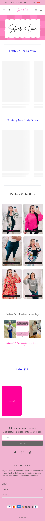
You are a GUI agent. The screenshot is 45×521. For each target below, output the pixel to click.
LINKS (5, 489)
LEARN (5, 495)
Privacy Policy (22, 517)
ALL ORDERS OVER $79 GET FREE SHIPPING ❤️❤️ (22, 2)
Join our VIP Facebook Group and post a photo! (22, 344)
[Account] (36, 9)
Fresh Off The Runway (22, 50)
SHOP (5, 484)
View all (12, 401)
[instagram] (22, 452)
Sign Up (22, 443)
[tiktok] (30, 452)
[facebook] (15, 452)
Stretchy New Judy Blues (22, 120)
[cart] (41, 9)
